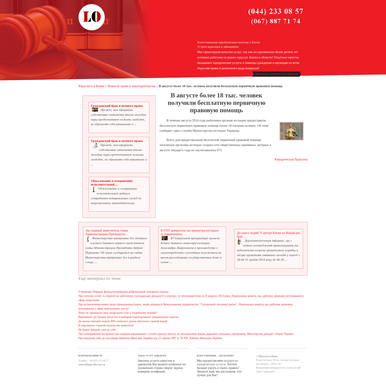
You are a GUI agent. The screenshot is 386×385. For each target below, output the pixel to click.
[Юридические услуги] (91, 30)
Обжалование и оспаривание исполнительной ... (112, 182)
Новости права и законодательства (131, 86)
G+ (280, 364)
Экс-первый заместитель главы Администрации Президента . (106, 232)
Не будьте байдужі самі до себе (97, 329)
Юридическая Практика (291, 159)
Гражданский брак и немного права (117, 105)
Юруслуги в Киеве (91, 86)
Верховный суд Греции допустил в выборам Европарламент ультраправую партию (128, 317)
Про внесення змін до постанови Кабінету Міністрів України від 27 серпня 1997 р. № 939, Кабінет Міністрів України (150, 338)
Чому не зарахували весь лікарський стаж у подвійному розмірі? (117, 312)
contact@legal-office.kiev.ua (91, 364)
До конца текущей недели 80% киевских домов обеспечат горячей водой (122, 321)
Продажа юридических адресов (276, 74)
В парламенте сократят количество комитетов (105, 325)
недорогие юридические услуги (217, 362)
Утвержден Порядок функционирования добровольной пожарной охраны (123, 291)
